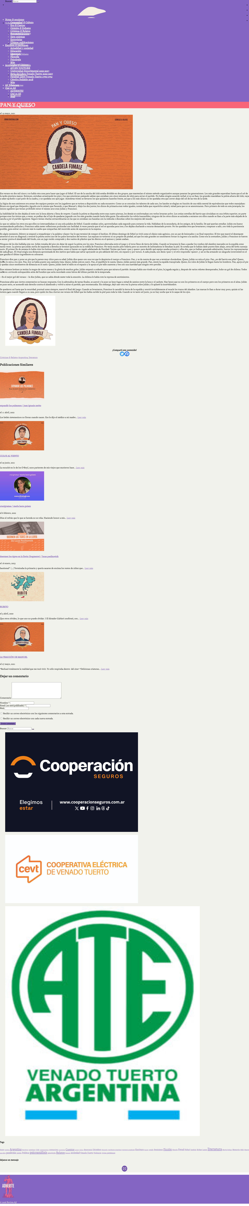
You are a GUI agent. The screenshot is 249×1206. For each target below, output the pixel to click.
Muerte (246, 1150)
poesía (19, 1153)
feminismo (158, 1149)
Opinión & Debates (20, 28)
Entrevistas (16, 39)
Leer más (82, 417)
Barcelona (25, 1150)
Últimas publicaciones (22, 42)
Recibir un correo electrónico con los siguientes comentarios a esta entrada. (38, 713)
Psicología (15, 59)
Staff (12, 96)
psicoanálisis (38, 1152)
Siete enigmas (17, 36)
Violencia (97, 1153)
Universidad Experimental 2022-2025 (29, 70)
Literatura (15, 53)
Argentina (23, 357)
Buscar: (8, 1)
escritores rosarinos (115, 1150)
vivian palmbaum (108, 1153)
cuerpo (77, 1150)
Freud (181, 1149)
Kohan (199, 1150)
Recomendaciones (19, 33)
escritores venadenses (128, 1150)
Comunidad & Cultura (21, 22)
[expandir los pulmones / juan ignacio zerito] (124, 385)
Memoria (236, 1150)
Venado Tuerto (86, 1153)
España (146, 1150)
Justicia (193, 1150)
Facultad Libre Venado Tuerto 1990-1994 (31, 76)
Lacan (204, 1150)
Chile (37, 1150)
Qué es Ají (10, 88)
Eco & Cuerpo (17, 25)
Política (25, 1152)
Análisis (7, 1150)
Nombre (5, 703)
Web (2, 708)
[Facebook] (127, 353)
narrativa (3, 1153)
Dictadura (97, 1149)
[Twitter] (122, 353)
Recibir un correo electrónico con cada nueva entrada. (28, 718)
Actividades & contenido (18, 65)
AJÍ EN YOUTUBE (20, 68)
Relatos (60, 1152)
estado (151, 1150)
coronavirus (53, 1150)
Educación (15, 51)
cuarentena (62, 1150)
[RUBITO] (124, 586)
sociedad (75, 1152)
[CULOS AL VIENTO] (124, 435)
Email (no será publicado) (13, 705)
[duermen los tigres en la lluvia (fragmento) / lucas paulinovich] (124, 536)
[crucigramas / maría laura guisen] (124, 486)
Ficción (167, 1149)
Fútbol (187, 1150)
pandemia (11, 1152)
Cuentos (70, 1149)
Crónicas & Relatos (20, 31)
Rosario (67, 1153)
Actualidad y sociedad (21, 48)
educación (105, 1150)
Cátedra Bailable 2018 (21, 79)
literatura (33, 357)
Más (12, 62)
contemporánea (44, 1150)
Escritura (139, 1149)
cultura (81, 1150)
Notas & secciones (14, 19)
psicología (52, 1153)
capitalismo (32, 1150)
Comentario (5, 698)
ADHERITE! (16, 90)
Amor (2, 1150)
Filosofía (14, 56)
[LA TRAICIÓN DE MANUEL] (124, 637)
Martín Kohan (227, 1150)
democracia (88, 1150)
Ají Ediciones (12, 85)
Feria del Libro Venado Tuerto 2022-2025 (31, 73)
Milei (242, 1150)
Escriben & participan (16, 45)
